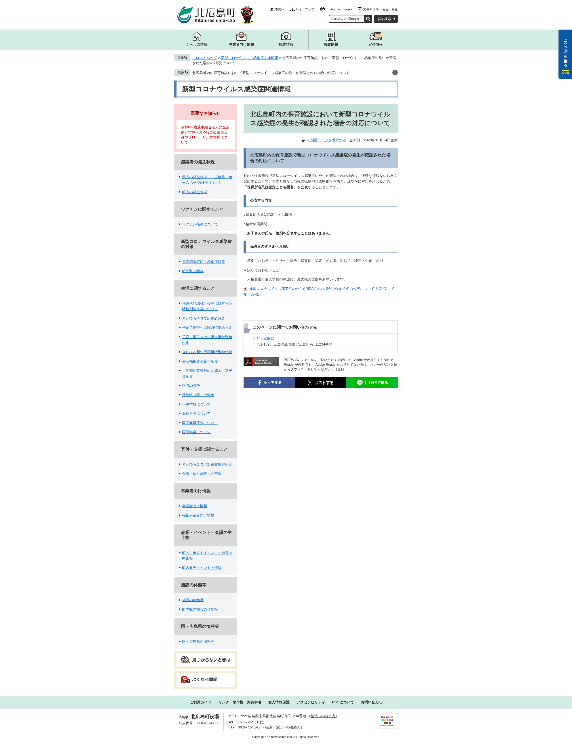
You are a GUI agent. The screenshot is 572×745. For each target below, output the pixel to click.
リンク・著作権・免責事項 (239, 702)
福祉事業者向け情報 (198, 515)
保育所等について (196, 413)
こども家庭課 (263, 338)
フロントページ (204, 58)
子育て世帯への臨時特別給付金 (207, 327)
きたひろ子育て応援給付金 (203, 318)
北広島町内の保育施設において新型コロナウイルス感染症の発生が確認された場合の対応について (270, 73)
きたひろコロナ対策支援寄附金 (207, 464)
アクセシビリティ (311, 702)
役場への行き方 (323, 716)
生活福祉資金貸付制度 (200, 361)
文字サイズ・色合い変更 (380, 9)
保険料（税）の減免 (198, 395)
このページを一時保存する (566, 49)
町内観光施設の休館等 (200, 609)
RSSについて (343, 702)
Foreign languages (339, 9)
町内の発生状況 (194, 192)
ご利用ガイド (200, 702)
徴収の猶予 (191, 386)
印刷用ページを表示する (326, 140)
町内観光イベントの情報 (201, 568)
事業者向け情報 (196, 490)
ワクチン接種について (200, 224)
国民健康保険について (200, 423)
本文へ (279, 9)
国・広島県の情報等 (200, 626)
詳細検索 (384, 19)
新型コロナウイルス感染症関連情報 (249, 58)
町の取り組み (193, 271)
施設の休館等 (193, 584)
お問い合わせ (371, 702)
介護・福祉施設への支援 (201, 473)
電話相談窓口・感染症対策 (203, 262)
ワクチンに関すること (202, 209)
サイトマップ (305, 9)
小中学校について (196, 404)
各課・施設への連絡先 (283, 727)
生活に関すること (198, 288)
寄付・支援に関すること (204, 449)
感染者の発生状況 (198, 161)
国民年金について (196, 432)
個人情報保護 (279, 702)
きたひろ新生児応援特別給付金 (207, 352)
